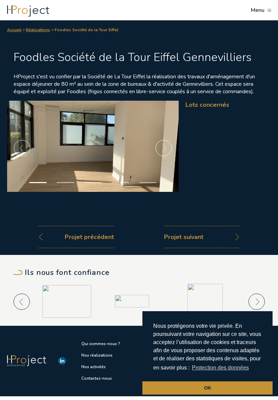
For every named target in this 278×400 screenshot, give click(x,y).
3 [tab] (92, 182)
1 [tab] (37, 182)
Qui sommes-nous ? (100, 343)
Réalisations (38, 30)
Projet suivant (183, 237)
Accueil (14, 30)
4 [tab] (120, 182)
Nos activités (93, 366)
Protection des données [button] (220, 368)
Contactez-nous (96, 378)
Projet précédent (89, 237)
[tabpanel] (93, 160)
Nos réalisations (97, 355)
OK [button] (207, 388)
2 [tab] (65, 182)
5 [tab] (147, 182)
